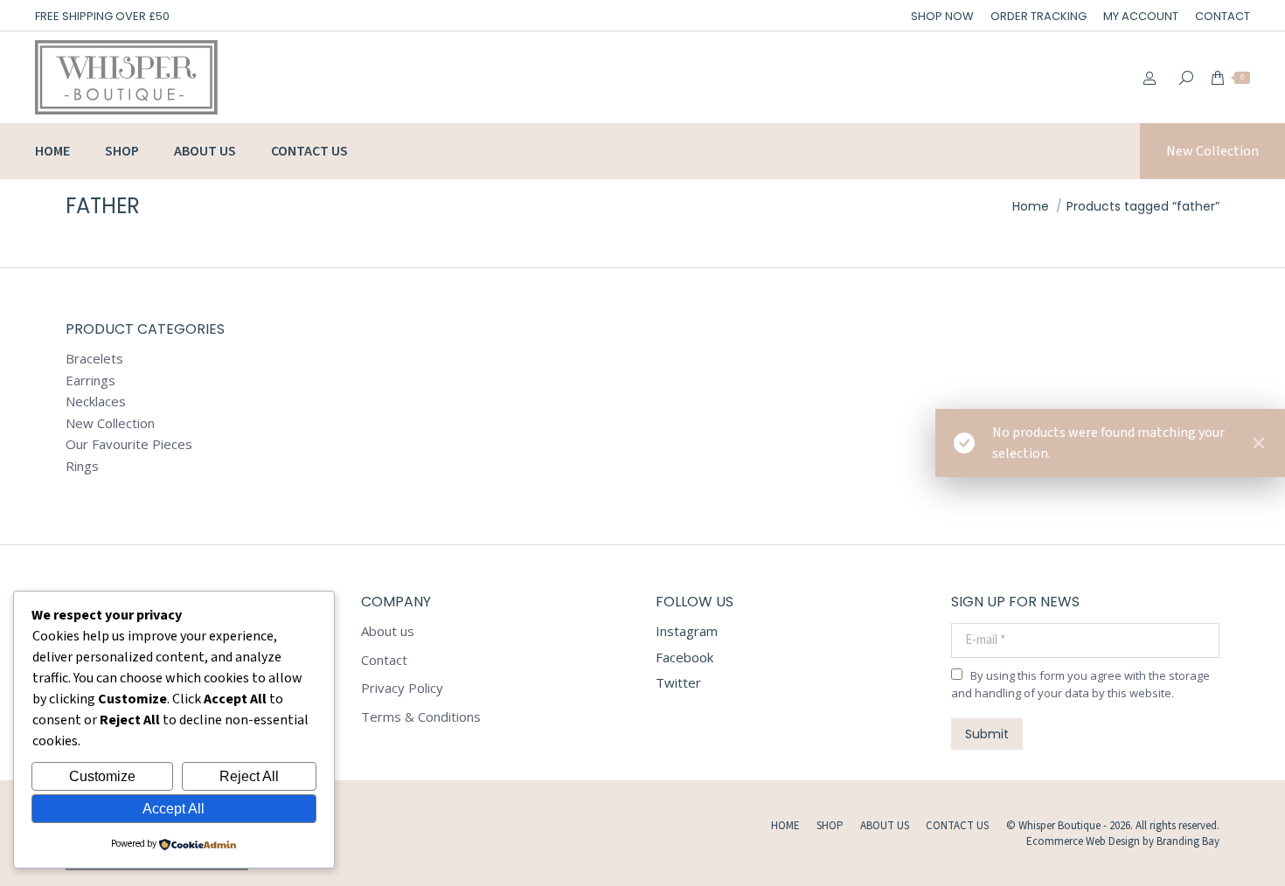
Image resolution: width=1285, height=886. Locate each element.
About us (387, 631)
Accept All (173, 808)
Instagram (687, 631)
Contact (384, 660)
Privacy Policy (402, 688)
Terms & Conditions (421, 717)
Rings (82, 466)
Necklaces (96, 401)
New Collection (110, 423)
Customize (102, 776)
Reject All (249, 776)
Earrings (90, 380)
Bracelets (94, 358)
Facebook (684, 657)
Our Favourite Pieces (129, 444)
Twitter (678, 682)
